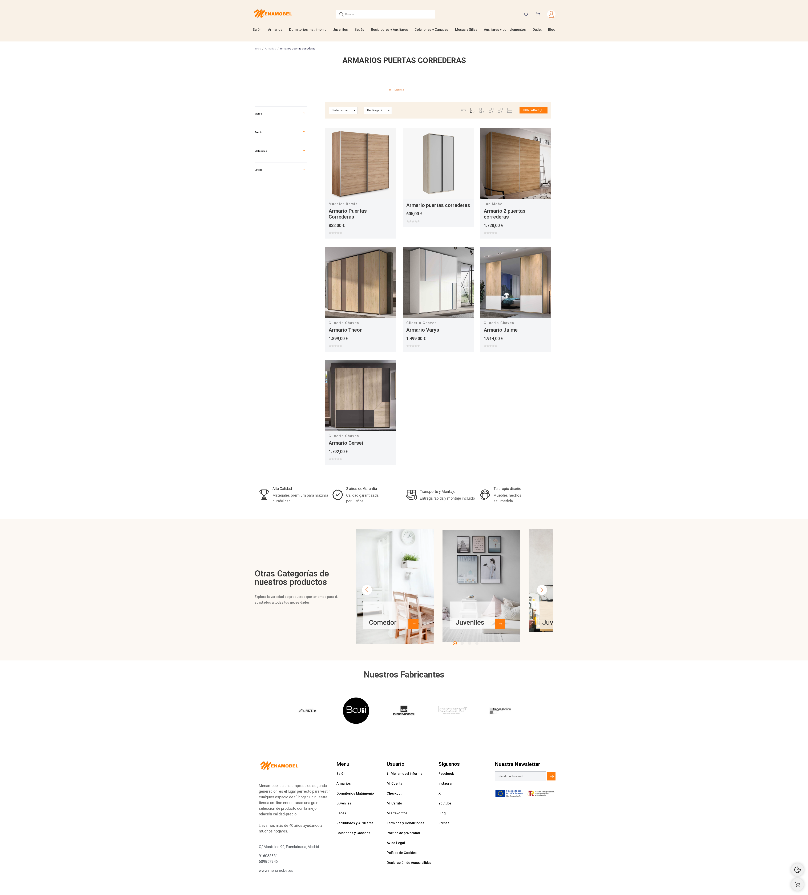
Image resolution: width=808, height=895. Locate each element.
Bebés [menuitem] (359, 30)
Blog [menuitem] (551, 30)
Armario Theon (346, 330)
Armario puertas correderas (438, 205)
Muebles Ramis (343, 204)
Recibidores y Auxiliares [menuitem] (389, 30)
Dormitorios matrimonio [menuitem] (308, 30)
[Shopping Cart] (797, 884)
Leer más (399, 90)
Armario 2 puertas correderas (504, 214)
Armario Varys (422, 330)
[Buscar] (341, 14)
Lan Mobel (494, 204)
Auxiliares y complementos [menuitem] (505, 30)
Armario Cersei (346, 443)
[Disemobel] (404, 711)
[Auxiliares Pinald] (308, 711)
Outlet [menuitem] (537, 30)
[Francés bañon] (500, 711)
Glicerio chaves (344, 323)
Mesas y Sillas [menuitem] (466, 30)
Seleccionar (340, 110)
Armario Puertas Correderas (348, 214)
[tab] (404, 89)
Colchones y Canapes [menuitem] (431, 30)
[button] (304, 114)
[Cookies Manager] (797, 869)
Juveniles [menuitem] (340, 30)
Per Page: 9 (374, 110)
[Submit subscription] (551, 776)
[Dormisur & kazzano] (452, 711)
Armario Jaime (501, 330)
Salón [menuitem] (257, 30)
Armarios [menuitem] (275, 30)
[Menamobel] (273, 14)
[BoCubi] (356, 711)
